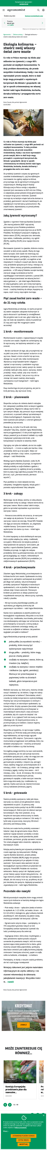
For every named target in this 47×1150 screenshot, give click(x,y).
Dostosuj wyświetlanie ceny (34, 16)
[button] (3, 10)
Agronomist (7, 34)
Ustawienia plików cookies (24, 1136)
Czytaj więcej (23, 1140)
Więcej (5, 1131)
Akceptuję (23, 1144)
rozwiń (11, 982)
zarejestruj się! (24, 4)
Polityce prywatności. (21, 1127)
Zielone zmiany (18, 34)
